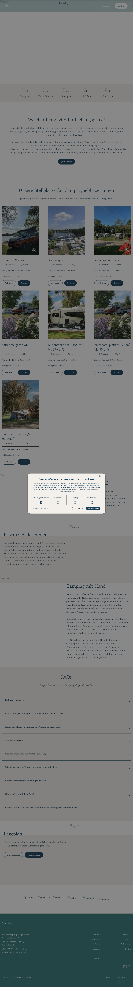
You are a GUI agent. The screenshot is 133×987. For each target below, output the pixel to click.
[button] (40, 508)
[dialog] (66, 494)
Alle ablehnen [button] (78, 508)
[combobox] (100, 476)
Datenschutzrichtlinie (66, 492)
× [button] (102, 476)
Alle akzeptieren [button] (93, 508)
